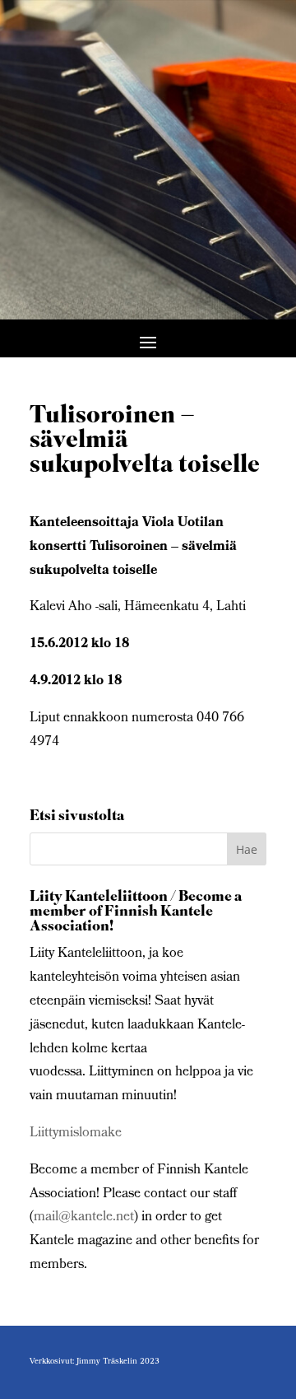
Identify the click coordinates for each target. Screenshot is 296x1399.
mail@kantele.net (84, 1217)
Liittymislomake (76, 1133)
